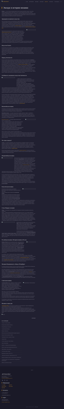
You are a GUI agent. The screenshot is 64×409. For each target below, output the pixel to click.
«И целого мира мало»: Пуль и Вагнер (7, 341)
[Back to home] (6, 1)
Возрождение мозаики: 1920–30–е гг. (7, 353)
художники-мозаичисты (22, 150)
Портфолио (4, 386)
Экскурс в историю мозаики (6, 322)
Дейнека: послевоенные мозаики (7, 362)
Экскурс (46, 1)
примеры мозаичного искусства (6, 32)
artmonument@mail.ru (6, 395)
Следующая (34, 318)
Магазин (36, 1)
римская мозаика (22, 103)
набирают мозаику (14, 148)
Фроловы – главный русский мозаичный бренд (9, 345)
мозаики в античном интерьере (23, 64)
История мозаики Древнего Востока (7, 324)
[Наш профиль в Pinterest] (5, 380)
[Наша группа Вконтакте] (2, 380)
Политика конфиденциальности (7, 378)
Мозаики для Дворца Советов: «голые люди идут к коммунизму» (11, 357)
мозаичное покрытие (18, 25)
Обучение (41, 1)
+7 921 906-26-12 (56, 1)
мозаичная (30, 271)
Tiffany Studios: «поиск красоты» (6, 349)
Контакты (51, 1)
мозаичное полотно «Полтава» (9, 259)
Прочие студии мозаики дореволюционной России (9, 347)
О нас (27, 1)
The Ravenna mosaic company (6, 351)
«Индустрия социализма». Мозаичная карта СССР (9, 355)
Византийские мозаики (5, 119)
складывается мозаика (26, 164)
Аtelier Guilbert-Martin (5, 343)
